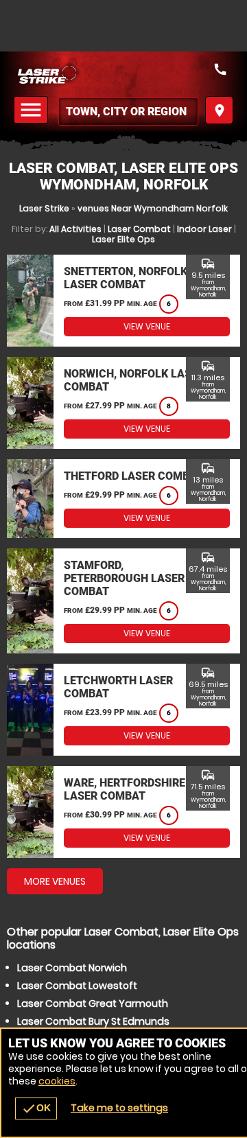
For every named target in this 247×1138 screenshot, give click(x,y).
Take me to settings (119, 1108)
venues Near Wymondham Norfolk (153, 208)
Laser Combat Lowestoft (77, 985)
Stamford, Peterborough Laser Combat (124, 578)
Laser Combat (139, 229)
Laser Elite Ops (123, 239)
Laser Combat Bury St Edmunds (93, 1021)
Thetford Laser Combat (133, 476)
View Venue (147, 326)
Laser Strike (44, 208)
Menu (33, 110)
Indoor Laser (204, 229)
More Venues (55, 881)
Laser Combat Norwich (72, 968)
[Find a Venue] (128, 111)
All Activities (75, 229)
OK (36, 1108)
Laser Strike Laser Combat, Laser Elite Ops (123, 73)
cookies (56, 1081)
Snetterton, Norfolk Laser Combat (125, 278)
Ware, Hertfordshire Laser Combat (124, 789)
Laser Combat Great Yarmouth (92, 1003)
